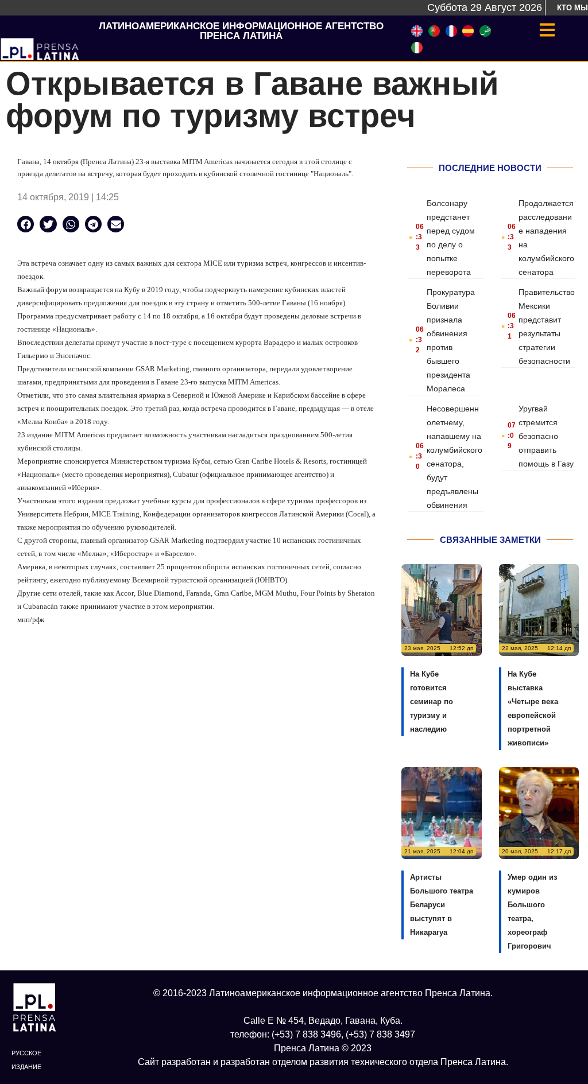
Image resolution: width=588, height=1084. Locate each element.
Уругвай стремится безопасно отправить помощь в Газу (546, 436)
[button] (25, 224)
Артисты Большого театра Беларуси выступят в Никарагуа (441, 905)
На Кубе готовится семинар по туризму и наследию (431, 701)
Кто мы (572, 7)
